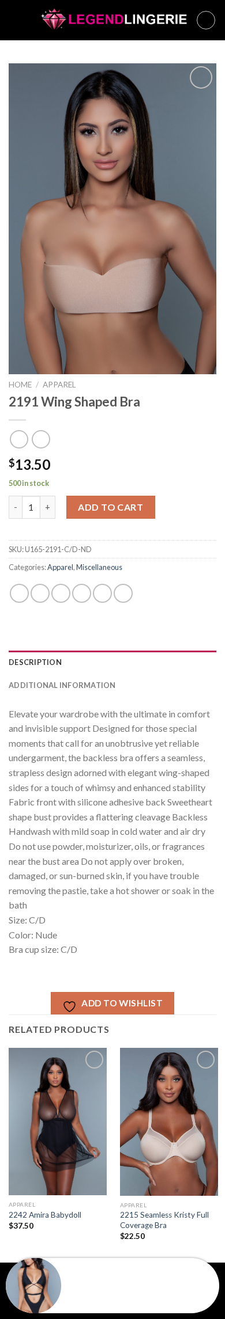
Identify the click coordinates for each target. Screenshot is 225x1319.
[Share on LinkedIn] (123, 593)
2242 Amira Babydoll (45, 1214)
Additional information (62, 685)
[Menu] (15, 20)
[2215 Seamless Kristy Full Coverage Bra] (169, 1122)
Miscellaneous (99, 567)
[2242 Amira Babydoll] (58, 1121)
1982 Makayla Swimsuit (111, 1292)
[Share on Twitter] (60, 593)
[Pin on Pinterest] (102, 593)
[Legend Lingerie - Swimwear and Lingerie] (109, 20)
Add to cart (110, 506)
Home (20, 384)
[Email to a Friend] (81, 593)
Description (35, 662)
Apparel (59, 384)
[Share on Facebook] (40, 593)
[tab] (112, 662)
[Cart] (206, 20)
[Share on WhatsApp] (19, 593)
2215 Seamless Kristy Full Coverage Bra (164, 1220)
